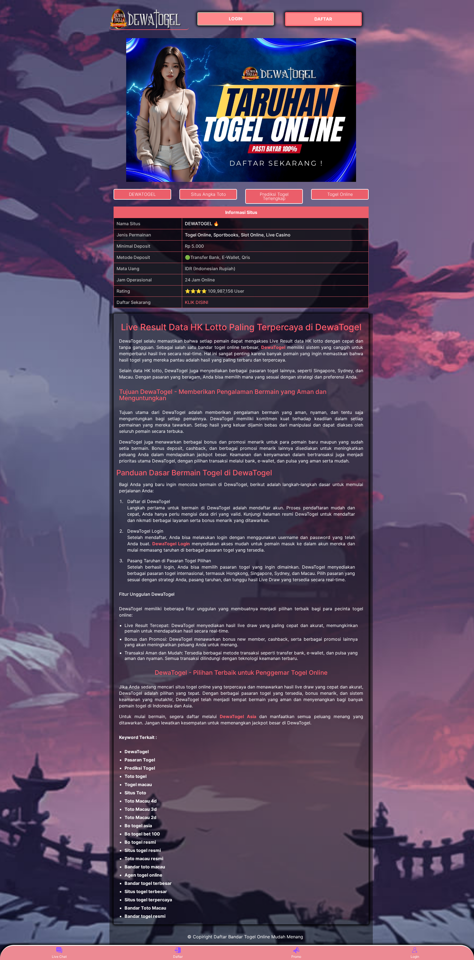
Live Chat (59, 957)
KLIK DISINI (196, 302)
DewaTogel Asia (238, 716)
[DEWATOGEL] (149, 19)
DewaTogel (273, 347)
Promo (296, 957)
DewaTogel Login (171, 543)
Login (415, 957)
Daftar (178, 957)
